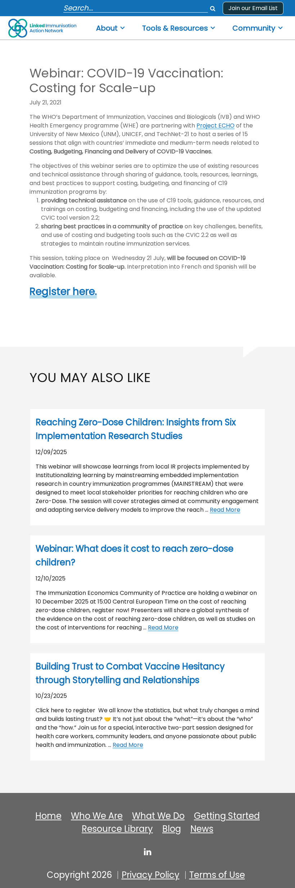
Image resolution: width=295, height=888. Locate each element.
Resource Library (117, 829)
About (107, 28)
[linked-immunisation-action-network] (147, 851)
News (201, 829)
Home (48, 816)
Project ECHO (215, 125)
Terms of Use (217, 875)
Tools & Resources (175, 28)
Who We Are (97, 816)
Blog (171, 829)
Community (253, 28)
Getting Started (227, 816)
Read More (225, 510)
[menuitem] (111, 26)
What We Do (158, 816)
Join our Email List (253, 8)
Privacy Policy (151, 875)
